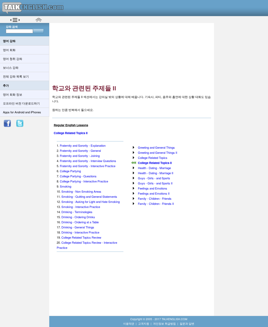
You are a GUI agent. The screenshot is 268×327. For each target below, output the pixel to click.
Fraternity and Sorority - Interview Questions (88, 161)
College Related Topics (152, 158)
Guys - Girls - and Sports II (155, 183)
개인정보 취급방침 (164, 323)
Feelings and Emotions (152, 188)
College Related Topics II (71, 133)
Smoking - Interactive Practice (80, 207)
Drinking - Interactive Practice (80, 232)
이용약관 (128, 323)
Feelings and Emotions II (154, 193)
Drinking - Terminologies (76, 212)
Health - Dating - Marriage (154, 168)
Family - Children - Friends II (156, 204)
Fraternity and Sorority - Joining (80, 156)
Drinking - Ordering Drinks (78, 217)
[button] (15, 21)
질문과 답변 (187, 323)
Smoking (65, 186)
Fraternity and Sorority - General (80, 150)
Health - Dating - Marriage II (155, 173)
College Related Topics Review (81, 237)
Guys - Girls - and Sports (154, 178)
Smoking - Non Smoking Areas (81, 191)
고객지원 (143, 323)
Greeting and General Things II (157, 152)
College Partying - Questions (78, 176)
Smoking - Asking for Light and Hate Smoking (90, 202)
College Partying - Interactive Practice (84, 181)
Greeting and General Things (156, 147)
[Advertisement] (133, 54)
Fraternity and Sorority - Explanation (83, 145)
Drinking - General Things (77, 227)
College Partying (70, 171)
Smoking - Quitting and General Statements (89, 196)
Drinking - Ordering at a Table (80, 222)
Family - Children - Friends (154, 198)
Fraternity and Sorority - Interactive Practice (87, 166)
